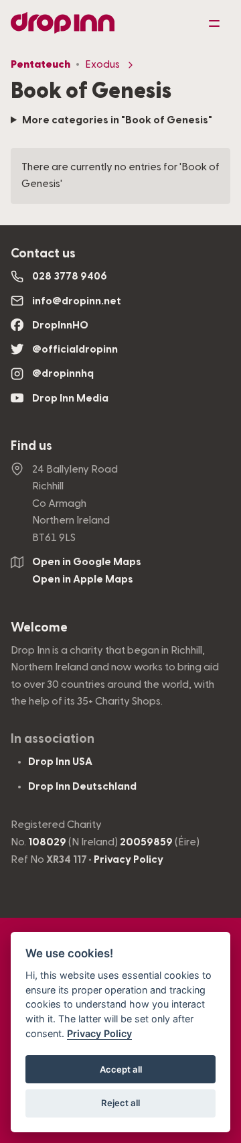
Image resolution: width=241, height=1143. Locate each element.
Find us (31, 446)
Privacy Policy (128, 859)
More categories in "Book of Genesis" (117, 120)
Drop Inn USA (60, 761)
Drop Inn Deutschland (82, 786)
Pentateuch (40, 64)
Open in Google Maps (86, 561)
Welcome (39, 627)
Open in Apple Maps (82, 579)
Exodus (102, 64)
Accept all (121, 1069)
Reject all (120, 1102)
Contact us (43, 253)
